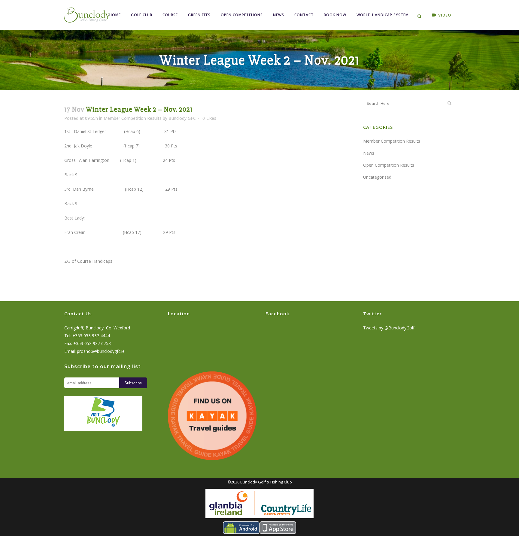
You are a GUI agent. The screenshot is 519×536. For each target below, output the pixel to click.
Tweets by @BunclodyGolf (388, 328)
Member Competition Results (133, 118)
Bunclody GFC (182, 118)
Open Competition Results (388, 165)
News (368, 153)
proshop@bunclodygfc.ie (101, 351)
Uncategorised (377, 177)
